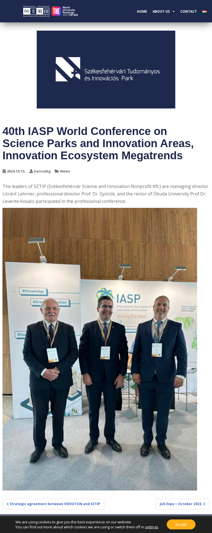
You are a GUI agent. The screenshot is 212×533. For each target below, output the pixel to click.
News (65, 171)
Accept (181, 524)
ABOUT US (161, 11)
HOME (142, 11)
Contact (188, 11)
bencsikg (42, 171)
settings (151, 526)
